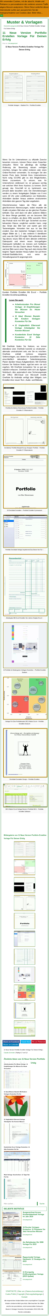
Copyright (21, 1294)
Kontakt (24, 1297)
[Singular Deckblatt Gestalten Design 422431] (24, 1018)
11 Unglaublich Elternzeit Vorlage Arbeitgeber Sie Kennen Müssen (27, 328)
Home (6, 26)
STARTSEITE (11, 1291)
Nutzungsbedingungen (34, 1294)
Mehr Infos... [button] (37, 13)
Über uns (21, 1291)
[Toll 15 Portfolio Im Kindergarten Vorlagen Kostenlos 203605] (24, 982)
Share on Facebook (11, 1042)
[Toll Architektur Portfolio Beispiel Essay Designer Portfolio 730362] (24, 911)
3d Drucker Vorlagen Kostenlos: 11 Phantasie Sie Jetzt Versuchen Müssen (34, 1229)
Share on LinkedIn (10, 1045)
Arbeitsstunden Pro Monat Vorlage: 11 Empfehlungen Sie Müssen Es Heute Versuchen (16, 1066)
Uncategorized (13, 26)
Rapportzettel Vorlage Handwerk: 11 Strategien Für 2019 (34, 1259)
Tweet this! (25, 1042)
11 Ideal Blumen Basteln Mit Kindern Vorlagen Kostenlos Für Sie (27, 318)
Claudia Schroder (9, 1052)
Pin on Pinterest (38, 1042)
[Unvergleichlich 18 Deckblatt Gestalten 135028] (24, 929)
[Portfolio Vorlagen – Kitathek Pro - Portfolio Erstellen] (24, 103)
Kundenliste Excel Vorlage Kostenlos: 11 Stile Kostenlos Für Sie (27, 337)
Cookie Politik (10, 1294)
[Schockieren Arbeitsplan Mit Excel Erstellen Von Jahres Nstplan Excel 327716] (24, 964)
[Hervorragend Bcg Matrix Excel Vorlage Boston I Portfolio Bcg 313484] (24, 1036)
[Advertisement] (24, 61)
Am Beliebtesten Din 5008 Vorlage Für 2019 (33, 1243)
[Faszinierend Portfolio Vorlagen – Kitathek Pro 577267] (24, 857)
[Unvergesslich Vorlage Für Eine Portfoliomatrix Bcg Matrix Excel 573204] (24, 1000)
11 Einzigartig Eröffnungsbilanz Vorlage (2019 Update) (33, 1274)
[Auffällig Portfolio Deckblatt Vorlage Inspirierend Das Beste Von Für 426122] (24, 947)
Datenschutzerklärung (34, 1291)
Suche (42, 1204)
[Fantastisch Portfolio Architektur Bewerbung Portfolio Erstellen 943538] (24, 893)
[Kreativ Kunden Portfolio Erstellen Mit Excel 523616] (24, 875)
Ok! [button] (1, 16)
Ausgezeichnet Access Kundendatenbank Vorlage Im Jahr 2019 (33, 1214)
